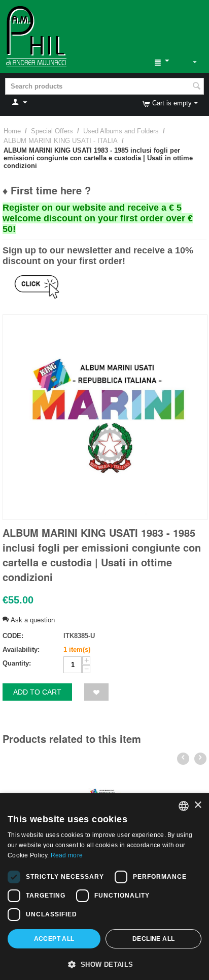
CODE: (13, 636)
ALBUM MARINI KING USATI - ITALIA (61, 141)
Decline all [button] (153, 938)
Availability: (21, 649)
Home (12, 131)
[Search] (196, 87)
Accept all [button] (54, 938)
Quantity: (17, 663)
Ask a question (32, 620)
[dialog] (104, 886)
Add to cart (37, 692)
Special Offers (52, 131)
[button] (104, 963)
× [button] (197, 805)
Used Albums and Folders (121, 131)
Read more (67, 855)
